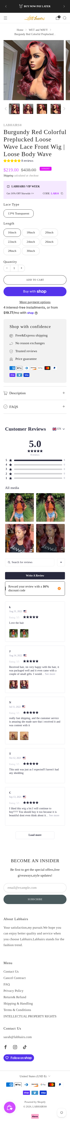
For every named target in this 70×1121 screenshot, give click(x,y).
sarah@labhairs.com (18, 1037)
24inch (31, 241)
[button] (18, 161)
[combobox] (61, 562)
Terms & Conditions (17, 1010)
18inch (31, 232)
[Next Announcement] (64, 6)
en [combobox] (59, 428)
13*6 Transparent (18, 213)
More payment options (35, 302)
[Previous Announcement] (6, 6)
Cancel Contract (15, 978)
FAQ (7, 984)
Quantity (10, 262)
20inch (49, 232)
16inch (12, 232)
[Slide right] (63, 109)
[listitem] (35, 6)
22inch (12, 241)
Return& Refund (15, 997)
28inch (12, 250)
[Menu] (5, 18)
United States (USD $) (33, 1076)
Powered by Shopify (35, 1101)
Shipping (8, 175)
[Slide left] (6, 109)
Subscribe (35, 899)
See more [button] (49, 674)
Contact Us (11, 971)
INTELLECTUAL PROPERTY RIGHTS (30, 1016)
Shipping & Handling (18, 1003)
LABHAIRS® (13, 125)
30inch (31, 250)
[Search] (64, 18)
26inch (49, 241)
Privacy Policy (14, 991)
